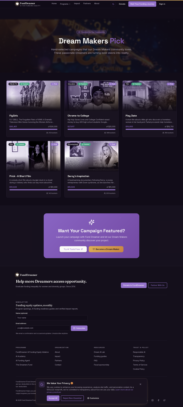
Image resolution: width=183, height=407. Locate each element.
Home (54, 3)
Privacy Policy (139, 360)
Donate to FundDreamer (133, 285)
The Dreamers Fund (24, 365)
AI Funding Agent (23, 360)
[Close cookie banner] (141, 384)
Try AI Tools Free (72, 249)
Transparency (139, 356)
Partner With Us (157, 285)
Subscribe (80, 328)
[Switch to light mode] (113, 4)
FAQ (95, 360)
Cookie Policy (139, 369)
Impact (77, 3)
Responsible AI (139, 352)
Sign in (162, 4)
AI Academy (21, 356)
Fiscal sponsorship (101, 365)
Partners (87, 3)
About (96, 3)
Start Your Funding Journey (142, 4)
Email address (21, 323)
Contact (58, 365)
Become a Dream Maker (107, 249)
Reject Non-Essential (72, 398)
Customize (94, 398)
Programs (64, 4)
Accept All (53, 398)
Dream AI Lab (99, 352)
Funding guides (100, 356)
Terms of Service (140, 365)
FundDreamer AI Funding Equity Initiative (32, 352)
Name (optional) (22, 313)
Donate (122, 4)
